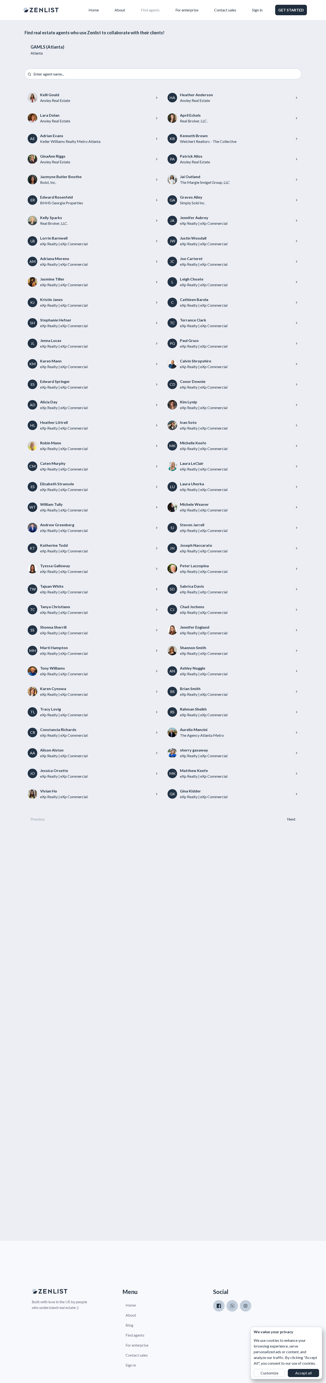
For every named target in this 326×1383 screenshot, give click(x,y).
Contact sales (225, 10)
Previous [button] (38, 819)
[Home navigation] (40, 10)
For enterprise (186, 10)
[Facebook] (219, 1306)
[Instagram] (245, 1306)
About (120, 10)
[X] (232, 1306)
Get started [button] (291, 10)
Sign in (257, 10)
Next (291, 819)
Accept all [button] (303, 1373)
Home (94, 10)
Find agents (150, 10)
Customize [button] (269, 1373)
